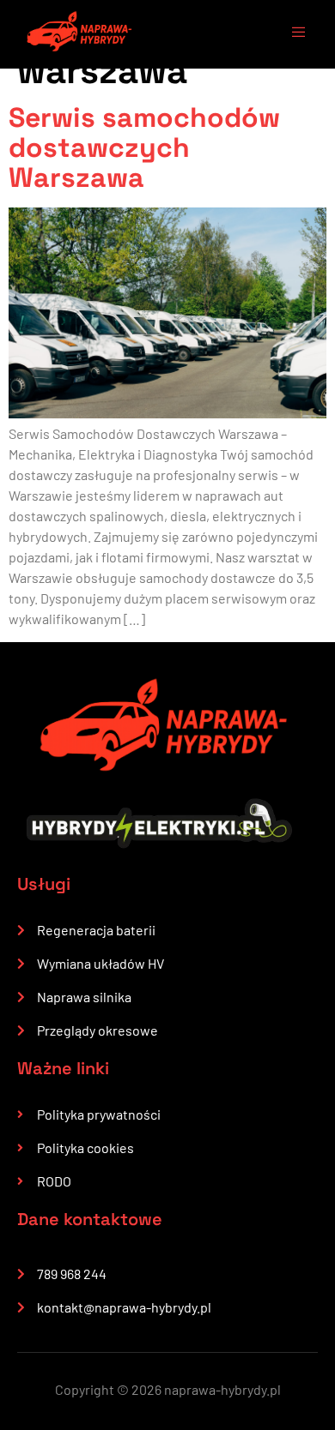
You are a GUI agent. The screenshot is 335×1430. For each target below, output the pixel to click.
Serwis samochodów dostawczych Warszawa (144, 147)
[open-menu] (290, 34)
